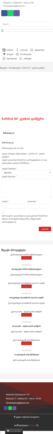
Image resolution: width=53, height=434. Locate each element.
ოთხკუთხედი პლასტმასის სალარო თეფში (26, 298)
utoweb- (34, 425)
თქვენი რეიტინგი (9, 168)
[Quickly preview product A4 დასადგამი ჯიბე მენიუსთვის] (26, 346)
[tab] (26, 133)
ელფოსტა (33, 201)
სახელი (6, 201)
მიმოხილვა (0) (8, 133)
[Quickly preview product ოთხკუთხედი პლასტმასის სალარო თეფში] (26, 289)
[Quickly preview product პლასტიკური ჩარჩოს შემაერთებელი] (26, 261)
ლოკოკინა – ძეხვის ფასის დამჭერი (26, 326)
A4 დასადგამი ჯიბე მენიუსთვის (26, 355)
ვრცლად (26, 258)
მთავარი (3, 68)
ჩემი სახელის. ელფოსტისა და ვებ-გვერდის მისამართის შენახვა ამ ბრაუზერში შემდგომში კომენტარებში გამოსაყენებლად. (25, 219)
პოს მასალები (14, 68)
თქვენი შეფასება (9, 176)
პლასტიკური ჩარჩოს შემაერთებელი (26, 269)
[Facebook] (4, 13)
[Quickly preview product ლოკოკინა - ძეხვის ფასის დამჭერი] (26, 318)
